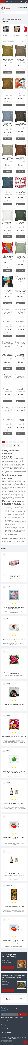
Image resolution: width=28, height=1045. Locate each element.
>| (18, 445)
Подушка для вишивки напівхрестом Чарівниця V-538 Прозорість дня (7, 323)
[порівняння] (12, 48)
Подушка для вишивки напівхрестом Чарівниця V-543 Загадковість (20, 388)
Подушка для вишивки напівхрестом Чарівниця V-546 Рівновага (7, 355)
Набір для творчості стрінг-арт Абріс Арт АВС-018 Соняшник (14, 907)
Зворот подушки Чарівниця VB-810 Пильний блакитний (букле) (7, 125)
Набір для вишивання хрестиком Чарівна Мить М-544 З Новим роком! (20, 290)
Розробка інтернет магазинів (8, 1037)
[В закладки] (12, 46)
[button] (11, 1)
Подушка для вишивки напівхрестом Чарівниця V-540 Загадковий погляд (20, 92)
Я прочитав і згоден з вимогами (12, 1017)
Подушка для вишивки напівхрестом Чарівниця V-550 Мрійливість (7, 421)
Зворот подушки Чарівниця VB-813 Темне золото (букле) (7, 59)
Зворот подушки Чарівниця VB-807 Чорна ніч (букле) (20, 421)
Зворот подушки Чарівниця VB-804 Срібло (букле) (7, 388)
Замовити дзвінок (22, 8)
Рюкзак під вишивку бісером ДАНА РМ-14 (14, 704)
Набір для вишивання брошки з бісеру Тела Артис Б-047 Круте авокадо (14, 772)
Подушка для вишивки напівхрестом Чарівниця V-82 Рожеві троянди (14, 672)
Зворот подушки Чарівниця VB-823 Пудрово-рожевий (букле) (20, 355)
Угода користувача (10, 1017)
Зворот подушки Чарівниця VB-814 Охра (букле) (20, 158)
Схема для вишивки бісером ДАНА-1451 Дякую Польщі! (14, 838)
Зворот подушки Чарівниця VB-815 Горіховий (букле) (7, 92)
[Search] (25, 12)
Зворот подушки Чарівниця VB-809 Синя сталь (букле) (8, 191)
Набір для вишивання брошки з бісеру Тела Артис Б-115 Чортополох (14, 640)
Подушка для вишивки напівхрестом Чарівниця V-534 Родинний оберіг (20, 191)
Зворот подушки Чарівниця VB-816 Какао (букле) (20, 124)
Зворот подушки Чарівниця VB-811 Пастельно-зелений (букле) (20, 257)
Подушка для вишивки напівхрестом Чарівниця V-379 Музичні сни (14, 737)
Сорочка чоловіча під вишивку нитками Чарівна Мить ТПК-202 (14, 804)
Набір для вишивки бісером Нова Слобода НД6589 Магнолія (14, 575)
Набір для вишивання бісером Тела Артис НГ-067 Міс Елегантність (14, 608)
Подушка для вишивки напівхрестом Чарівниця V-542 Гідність (7, 290)
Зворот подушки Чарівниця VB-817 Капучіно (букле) (20, 59)
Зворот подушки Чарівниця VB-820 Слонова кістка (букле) (7, 158)
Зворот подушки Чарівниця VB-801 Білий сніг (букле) (7, 223)
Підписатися (22, 1014)
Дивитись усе (8, 968)
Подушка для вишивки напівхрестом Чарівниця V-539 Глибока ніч (20, 323)
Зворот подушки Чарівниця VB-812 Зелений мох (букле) (20, 223)
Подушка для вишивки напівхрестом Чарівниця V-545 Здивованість (7, 256)
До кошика (8, 72)
